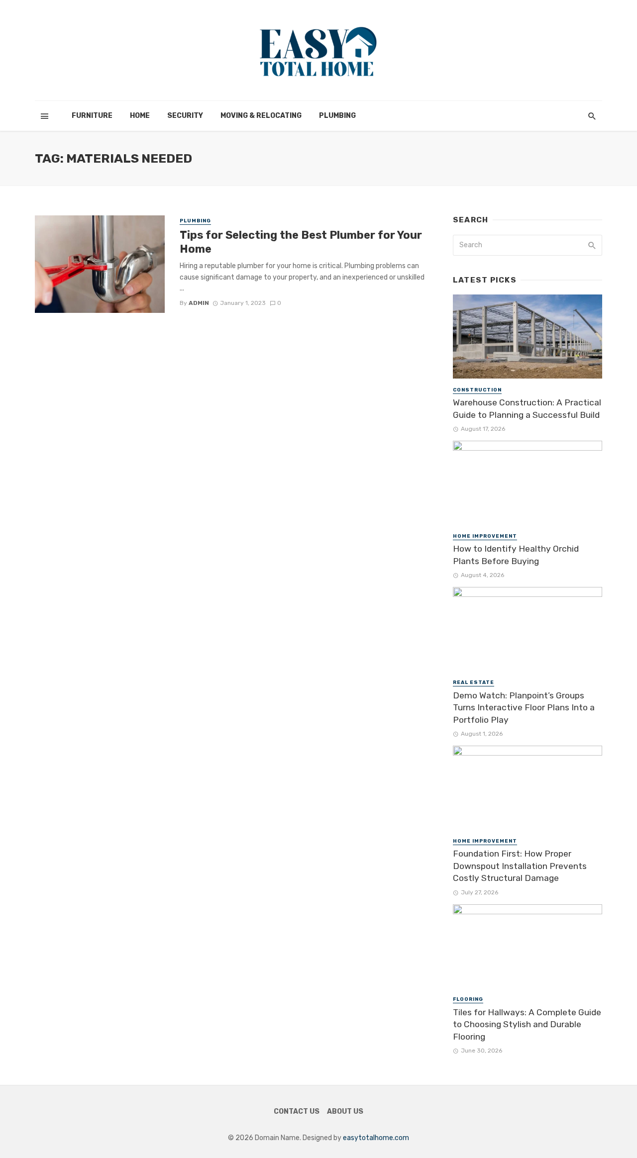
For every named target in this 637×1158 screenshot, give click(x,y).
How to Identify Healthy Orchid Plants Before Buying (516, 555)
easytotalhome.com (376, 1138)
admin (199, 302)
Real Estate (473, 682)
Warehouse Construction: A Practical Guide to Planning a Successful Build (527, 408)
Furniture (92, 115)
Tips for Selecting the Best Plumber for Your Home (301, 242)
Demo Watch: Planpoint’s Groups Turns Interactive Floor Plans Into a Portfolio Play (524, 707)
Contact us (296, 1111)
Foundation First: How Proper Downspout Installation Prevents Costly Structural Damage (520, 866)
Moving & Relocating (261, 115)
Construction (477, 390)
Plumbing (337, 115)
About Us (345, 1111)
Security (185, 115)
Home (140, 115)
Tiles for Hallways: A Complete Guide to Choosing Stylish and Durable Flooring (527, 1024)
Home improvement (485, 536)
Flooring (468, 999)
